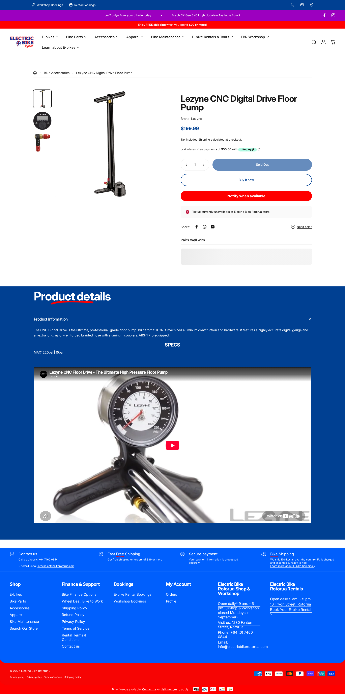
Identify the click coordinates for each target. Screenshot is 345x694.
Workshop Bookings (130, 601)
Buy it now (246, 180)
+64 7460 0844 (48, 559)
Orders (171, 594)
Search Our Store (24, 628)
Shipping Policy (74, 608)
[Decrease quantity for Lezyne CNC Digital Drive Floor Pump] (185, 165)
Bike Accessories (56, 73)
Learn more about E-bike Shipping (292, 566)
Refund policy (17, 677)
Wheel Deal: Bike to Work (82, 601)
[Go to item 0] (42, 98)
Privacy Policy (73, 621)
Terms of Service (75, 628)
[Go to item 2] (42, 120)
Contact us (71, 646)
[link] (239, 610)
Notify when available (246, 196)
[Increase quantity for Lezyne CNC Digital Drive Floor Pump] (204, 165)
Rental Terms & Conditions (74, 637)
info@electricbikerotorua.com (55, 566)
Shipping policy (72, 677)
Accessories (20, 608)
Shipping (204, 139)
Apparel (16, 615)
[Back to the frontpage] (35, 73)
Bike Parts (18, 601)
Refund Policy (73, 615)
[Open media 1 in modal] (109, 143)
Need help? (304, 226)
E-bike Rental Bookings (132, 594)
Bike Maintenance (24, 621)
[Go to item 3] (42, 142)
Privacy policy (34, 677)
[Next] (154, 152)
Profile (171, 601)
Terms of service (53, 677)
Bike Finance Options (79, 594)
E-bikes (16, 594)
